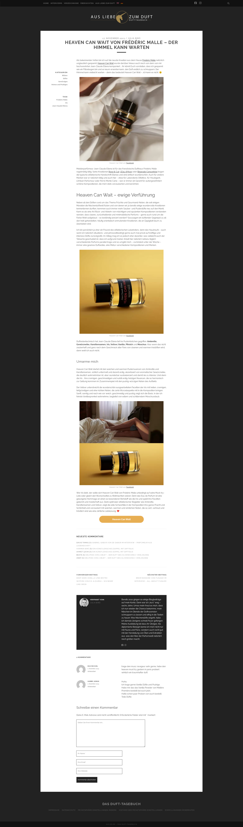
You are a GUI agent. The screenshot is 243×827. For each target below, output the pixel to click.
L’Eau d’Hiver (126, 172)
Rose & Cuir (114, 172)
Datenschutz (68, 810)
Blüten (64, 75)
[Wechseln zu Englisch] (118, 3)
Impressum (53, 810)
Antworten (92, 671)
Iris (66, 103)
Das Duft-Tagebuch (121, 804)
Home (46, 3)
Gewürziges (62, 81)
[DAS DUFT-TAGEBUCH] (121, 23)
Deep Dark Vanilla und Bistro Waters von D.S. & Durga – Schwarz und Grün (94, 581)
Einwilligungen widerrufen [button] (180, 810)
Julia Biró (134, 38)
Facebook (130, 163)
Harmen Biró (82, 549)
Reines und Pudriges (59, 85)
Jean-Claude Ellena (59, 106)
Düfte (65, 78)
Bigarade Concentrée (147, 172)
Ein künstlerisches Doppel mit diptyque (113, 549)
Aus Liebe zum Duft (105, 3)
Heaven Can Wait (106, 63)
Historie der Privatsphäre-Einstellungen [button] (141, 810)
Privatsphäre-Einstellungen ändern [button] (97, 810)
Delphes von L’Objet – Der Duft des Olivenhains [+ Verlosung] (117, 555)
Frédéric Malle (149, 60)
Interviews (56, 3)
